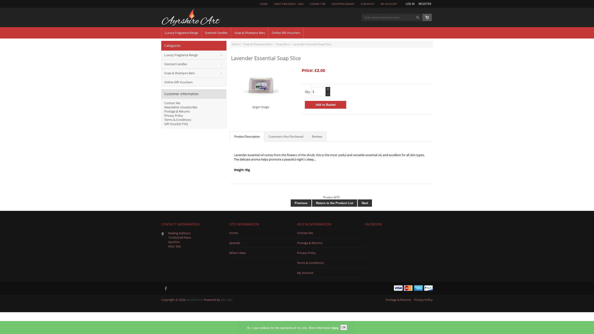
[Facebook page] (166, 288)
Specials (234, 243)
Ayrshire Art (194, 300)
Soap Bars (282, 44)
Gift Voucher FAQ (176, 124)
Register (425, 4)
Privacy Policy (173, 115)
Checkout (367, 4)
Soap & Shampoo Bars (257, 44)
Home (264, 4)
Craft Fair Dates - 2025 (288, 4)
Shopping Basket (343, 4)
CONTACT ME (318, 4)
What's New (237, 253)
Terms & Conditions (177, 120)
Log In (410, 4)
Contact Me (172, 103)
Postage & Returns (177, 111)
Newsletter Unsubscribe (180, 107)
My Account (389, 4)
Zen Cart (226, 300)
